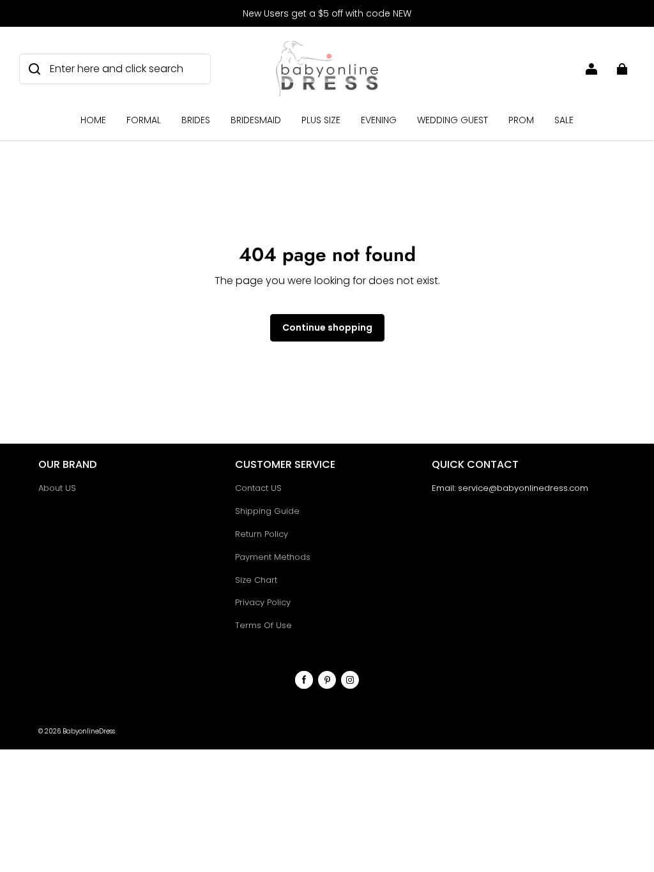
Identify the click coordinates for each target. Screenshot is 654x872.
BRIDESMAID (256, 120)
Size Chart (256, 580)
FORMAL (143, 120)
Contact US (258, 488)
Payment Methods (272, 557)
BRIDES (195, 120)
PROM (521, 120)
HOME (93, 120)
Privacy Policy (263, 602)
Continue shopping (327, 327)
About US (57, 488)
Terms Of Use (263, 625)
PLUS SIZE (320, 120)
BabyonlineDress (89, 731)
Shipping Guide (267, 511)
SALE (564, 120)
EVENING (379, 120)
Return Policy (261, 534)
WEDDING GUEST (452, 120)
